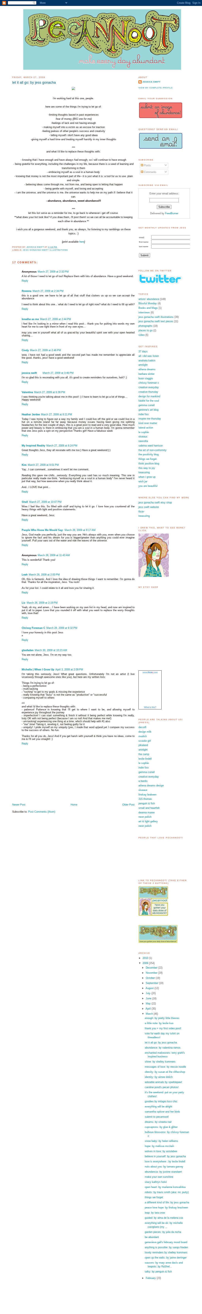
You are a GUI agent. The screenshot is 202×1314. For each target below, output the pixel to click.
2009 (146, 963)
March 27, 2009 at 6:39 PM (49, 392)
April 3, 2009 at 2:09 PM (69, 669)
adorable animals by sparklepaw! (163, 1082)
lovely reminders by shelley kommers (166, 1252)
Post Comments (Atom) (41, 811)
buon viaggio (145, 378)
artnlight (143, 364)
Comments (149, 172)
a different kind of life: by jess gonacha (167, 1202)
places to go (145, 330)
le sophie (143, 432)
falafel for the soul (148, 400)
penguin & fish (146, 803)
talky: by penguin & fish (158, 1271)
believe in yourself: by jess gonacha (165, 1156)
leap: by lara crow (155, 1212)
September (152, 983)
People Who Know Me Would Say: (42, 530)
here (81, 241)
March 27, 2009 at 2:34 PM (48, 291)
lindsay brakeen (147, 794)
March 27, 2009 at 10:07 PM (45, 501)
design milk (145, 731)
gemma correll (146, 405)
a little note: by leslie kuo (159, 1023)
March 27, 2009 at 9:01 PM (43, 464)
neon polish (145, 816)
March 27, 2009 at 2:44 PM (55, 319)
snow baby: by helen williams (161, 1141)
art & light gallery (148, 821)
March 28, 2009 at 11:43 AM (54, 555)
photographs (145, 325)
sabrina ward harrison (150, 445)
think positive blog (148, 463)
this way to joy (146, 468)
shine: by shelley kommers (160, 1061)
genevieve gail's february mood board (166, 1242)
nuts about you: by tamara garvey (164, 1166)
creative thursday (148, 391)
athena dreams (146, 369)
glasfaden (28, 650)
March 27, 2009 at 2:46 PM (45, 350)
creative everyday (148, 387)
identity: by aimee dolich (159, 1077)
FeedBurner (171, 213)
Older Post (128, 804)
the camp (143, 754)
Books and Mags (148, 307)
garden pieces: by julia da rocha (163, 1231)
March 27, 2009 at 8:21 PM (56, 414)
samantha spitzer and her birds (162, 1111)
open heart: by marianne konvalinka (165, 1187)
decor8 (142, 727)
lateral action (145, 427)
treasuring (144, 472)
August (150, 988)
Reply (25, 280)
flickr (141, 511)
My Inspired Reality (33, 445)
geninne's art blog (148, 409)
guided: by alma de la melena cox (164, 1217)
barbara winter (146, 373)
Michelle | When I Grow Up (38, 669)
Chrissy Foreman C (33, 627)
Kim (24, 464)
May (149, 1003)
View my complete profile (155, 88)
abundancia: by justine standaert (163, 1171)
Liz (23, 602)
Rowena (26, 291)
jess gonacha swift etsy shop (155, 502)
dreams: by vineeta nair (158, 1121)
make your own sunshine (159, 1176)
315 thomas (145, 798)
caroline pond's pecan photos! (162, 1087)
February (151, 1278)
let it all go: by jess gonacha (161, 1042)
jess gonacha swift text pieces (155, 321)
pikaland (143, 745)
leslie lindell (145, 758)
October (151, 977)
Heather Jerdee (31, 414)
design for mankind (149, 396)
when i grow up (146, 476)
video (141, 334)
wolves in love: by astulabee (161, 1151)
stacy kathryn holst (156, 1181)
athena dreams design (151, 785)
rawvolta (143, 441)
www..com (150, 672)
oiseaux (142, 436)
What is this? (150, 707)
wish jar (142, 481)
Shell (25, 501)
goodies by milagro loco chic (161, 1101)
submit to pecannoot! (157, 1116)
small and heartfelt (149, 807)
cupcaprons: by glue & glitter (161, 1127)
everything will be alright (158, 1106)
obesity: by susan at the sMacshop (165, 1071)
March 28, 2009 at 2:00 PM (44, 574)
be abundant (152, 1237)
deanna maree (146, 812)
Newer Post (18, 804)
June (149, 998)
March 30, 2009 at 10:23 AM (51, 650)
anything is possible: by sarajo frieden (166, 1247)
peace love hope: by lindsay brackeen (166, 1207)
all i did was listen (148, 355)
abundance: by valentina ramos (162, 1047)
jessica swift (29, 372)
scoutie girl (144, 740)
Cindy (25, 350)
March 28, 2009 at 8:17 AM (80, 530)
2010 (146, 958)
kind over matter (147, 423)
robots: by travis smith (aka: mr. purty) (167, 1192)
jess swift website (148, 507)
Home (74, 804)
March (150, 1013)
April (149, 1008)
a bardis (143, 780)
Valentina (27, 392)
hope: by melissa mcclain (159, 1146)
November (152, 972)
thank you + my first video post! (163, 1028)
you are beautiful (147, 485)
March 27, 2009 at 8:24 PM (61, 445)
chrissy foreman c (148, 382)
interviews (144, 312)
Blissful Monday (147, 303)
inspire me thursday (149, 418)
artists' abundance (148, 299)
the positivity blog (148, 454)
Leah (25, 574)
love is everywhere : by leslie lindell (165, 1161)
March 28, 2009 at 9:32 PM (61, 627)
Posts (147, 165)
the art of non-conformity (152, 450)
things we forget (147, 458)
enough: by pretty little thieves (162, 1018)
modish (142, 736)
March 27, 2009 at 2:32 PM (53, 271)
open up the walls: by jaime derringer (166, 1257)
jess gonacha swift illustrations (45, 250)
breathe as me (30, 319)
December (152, 967)
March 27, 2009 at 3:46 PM (58, 372)
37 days (143, 351)
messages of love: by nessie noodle (165, 1066)
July (148, 993)
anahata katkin (146, 360)
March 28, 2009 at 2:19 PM (42, 602)
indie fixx (143, 414)
